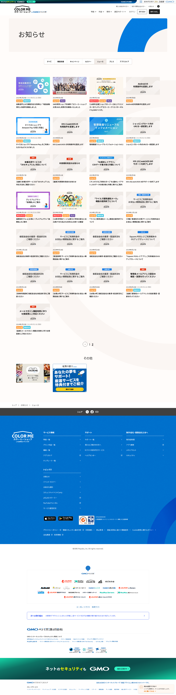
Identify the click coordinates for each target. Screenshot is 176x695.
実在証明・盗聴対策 (32, 641)
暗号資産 (116, 689)
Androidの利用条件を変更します (138, 104)
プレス (111, 61)
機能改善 (60, 61)
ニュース (100, 61)
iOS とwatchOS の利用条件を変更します (68, 144)
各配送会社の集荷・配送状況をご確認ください (32, 256)
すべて (49, 61)
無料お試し (154, 11)
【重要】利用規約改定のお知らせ (64, 181)
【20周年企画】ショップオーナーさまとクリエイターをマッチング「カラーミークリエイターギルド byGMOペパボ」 (106, 107)
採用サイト (96, 607)
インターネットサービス (33, 689)
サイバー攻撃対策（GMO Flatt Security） (82, 641)
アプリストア (124, 61)
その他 (135, 689)
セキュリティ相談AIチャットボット (95, 639)
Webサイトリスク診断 (78, 639)
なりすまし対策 (99, 641)
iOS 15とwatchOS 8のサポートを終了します (142, 181)
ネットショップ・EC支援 (49, 689)
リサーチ (94, 689)
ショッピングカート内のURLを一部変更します (142, 144)
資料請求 (142, 11)
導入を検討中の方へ (122, 6)
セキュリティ (72, 689)
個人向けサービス (126, 689)
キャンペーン (74, 61)
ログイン (132, 11)
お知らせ (151, 6)
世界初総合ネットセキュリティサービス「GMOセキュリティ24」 (42, 639)
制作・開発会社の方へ (138, 6)
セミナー (88, 61)
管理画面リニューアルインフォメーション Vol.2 (106, 144)
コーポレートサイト (83, 607)
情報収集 (101, 689)
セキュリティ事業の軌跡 (112, 641)
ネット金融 (109, 689)
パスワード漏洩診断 (66, 639)
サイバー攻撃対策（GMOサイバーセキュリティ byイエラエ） (55, 641)
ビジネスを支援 (62, 689)
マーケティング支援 (84, 689)
